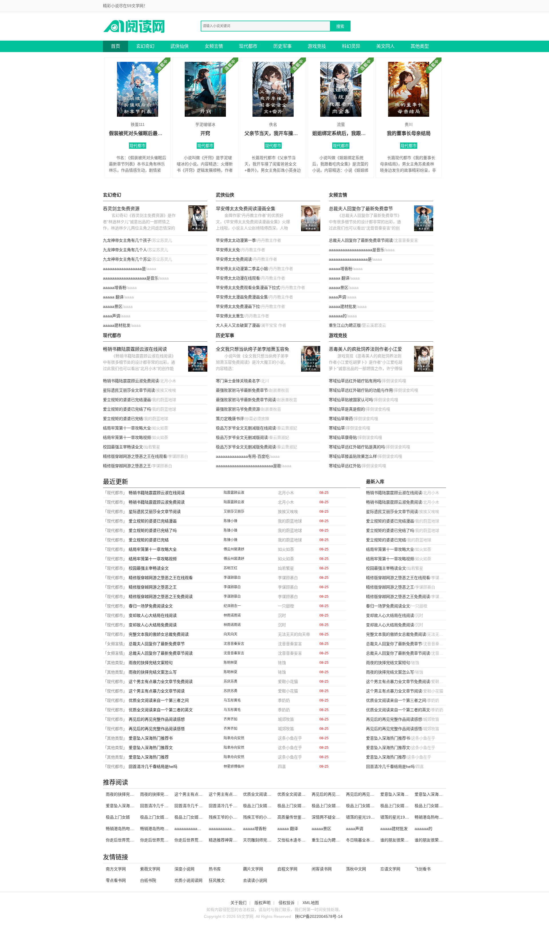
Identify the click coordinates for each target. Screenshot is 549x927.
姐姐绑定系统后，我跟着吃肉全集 (340, 133)
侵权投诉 (287, 902)
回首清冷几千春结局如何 (196, 805)
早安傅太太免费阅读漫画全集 (245, 208)
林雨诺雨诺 (232, 615)
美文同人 (385, 46)
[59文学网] (134, 26)
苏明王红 (230, 568)
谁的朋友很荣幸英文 (433, 840)
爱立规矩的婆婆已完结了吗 (127, 409)
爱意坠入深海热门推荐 (149, 757)
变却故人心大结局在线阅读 (153, 615)
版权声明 (262, 902)
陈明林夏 (230, 663)
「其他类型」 (115, 662)
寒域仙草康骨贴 (343, 437)
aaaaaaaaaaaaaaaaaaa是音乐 (130, 278)
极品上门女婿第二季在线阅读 (372, 805)
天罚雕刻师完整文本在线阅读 (269, 840)
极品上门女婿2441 (328, 805)
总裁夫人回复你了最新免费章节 (361, 208)
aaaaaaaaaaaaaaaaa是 (124, 268)
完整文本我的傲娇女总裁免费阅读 (159, 634)
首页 (115, 46)
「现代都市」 (115, 492)
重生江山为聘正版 (345, 325)
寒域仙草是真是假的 (347, 409)
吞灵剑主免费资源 (121, 208)
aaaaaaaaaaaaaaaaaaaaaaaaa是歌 (248, 466)
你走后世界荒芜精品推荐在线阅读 (136, 840)
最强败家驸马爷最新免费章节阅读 (246, 399)
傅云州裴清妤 (234, 549)
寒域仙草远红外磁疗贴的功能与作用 (361, 390)
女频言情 (214, 46)
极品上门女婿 (118, 817)
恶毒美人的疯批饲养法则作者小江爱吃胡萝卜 (365, 350)
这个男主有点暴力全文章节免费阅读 (161, 681)
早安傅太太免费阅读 (234, 259)
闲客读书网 (322, 869)
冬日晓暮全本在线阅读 (366, 840)
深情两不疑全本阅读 (330, 817)
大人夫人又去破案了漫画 (238, 325)
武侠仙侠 (179, 46)
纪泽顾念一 (232, 606)
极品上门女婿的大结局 (194, 817)
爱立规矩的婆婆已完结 (123, 418)
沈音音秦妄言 (234, 644)
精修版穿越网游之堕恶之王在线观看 (135, 456)
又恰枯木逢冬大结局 (295, 840)
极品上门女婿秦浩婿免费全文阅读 (445, 805)
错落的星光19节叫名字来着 (370, 817)
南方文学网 (116, 869)
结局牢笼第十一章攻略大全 (127, 428)
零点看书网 (116, 880)
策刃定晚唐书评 (230, 418)
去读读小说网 (255, 880)
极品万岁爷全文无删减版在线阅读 (246, 428)
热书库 (215, 869)
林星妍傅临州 (234, 766)
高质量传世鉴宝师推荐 (297, 817)
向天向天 (230, 634)
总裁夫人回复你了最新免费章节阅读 (361, 240)
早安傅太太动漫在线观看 (238, 278)
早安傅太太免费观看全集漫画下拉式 (248, 287)
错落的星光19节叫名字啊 (402, 817)
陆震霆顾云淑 (234, 493)
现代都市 (248, 46)
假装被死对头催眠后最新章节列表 (137, 133)
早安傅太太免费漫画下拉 (238, 306)
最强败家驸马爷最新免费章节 (242, 390)
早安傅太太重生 (230, 316)
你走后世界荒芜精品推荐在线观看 (170, 840)
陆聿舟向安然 (234, 738)
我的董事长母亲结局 (409, 133)
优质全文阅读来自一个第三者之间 (159, 700)
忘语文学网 (390, 869)
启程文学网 (287, 869)
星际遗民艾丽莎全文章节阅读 (129, 390)
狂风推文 (217, 880)
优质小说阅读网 (188, 880)
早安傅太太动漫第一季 (236, 240)
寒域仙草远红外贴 (345, 466)
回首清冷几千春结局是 (229, 805)
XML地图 (311, 902)
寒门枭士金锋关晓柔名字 (238, 381)
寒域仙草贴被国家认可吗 (351, 399)
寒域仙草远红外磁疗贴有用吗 (355, 381)
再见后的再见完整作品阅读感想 (157, 719)
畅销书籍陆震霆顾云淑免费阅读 (131, 381)
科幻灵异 (351, 46)
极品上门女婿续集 (156, 817)
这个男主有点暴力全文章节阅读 (157, 691)
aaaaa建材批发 (116, 325)
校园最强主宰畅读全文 (123, 447)
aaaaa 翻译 (113, 297)
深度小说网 (184, 869)
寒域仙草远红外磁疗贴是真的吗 (357, 447)
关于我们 (238, 902)
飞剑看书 (423, 869)
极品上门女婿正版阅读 (297, 805)
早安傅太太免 (228, 249)
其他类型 (420, 46)
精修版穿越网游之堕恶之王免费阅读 (161, 596)
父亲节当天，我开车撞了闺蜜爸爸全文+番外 (273, 133)
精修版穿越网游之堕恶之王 (127, 466)
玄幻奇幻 (145, 46)
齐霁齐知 (230, 719)
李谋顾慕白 (232, 578)
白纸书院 (148, 880)
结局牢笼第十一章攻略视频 (127, 437)
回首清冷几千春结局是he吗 (153, 766)
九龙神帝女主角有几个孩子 (127, 240)
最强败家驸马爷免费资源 (238, 409)
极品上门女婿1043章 (261, 805)
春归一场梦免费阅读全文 (151, 606)
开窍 (205, 133)
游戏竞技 (317, 46)
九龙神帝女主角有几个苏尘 (127, 259)
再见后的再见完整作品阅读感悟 (157, 728)
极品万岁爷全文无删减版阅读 (242, 437)
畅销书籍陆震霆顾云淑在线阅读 (135, 349)
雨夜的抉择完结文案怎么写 (153, 672)
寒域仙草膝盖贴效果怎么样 (353, 456)
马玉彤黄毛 (232, 700)
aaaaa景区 (112, 306)
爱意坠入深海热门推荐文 (151, 747)
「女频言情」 (115, 643)
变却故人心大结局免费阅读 (153, 625)
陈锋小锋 (230, 521)
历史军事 (282, 46)
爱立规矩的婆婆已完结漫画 (127, 399)
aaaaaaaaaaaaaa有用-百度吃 (242, 456)
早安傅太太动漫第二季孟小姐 (242, 268)
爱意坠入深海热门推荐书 (151, 738)
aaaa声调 (111, 316)
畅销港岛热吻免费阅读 (160, 828)
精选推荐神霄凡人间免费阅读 (235, 840)
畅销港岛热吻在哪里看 (435, 817)
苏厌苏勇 (230, 682)
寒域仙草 (337, 428)
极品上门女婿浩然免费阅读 (404, 805)
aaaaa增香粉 (114, 287)
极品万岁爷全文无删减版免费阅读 (246, 447)
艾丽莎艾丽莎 (234, 512)
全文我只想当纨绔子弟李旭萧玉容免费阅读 (252, 350)
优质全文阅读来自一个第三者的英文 (161, 710)
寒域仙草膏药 (341, 418)
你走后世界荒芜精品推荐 (196, 840)
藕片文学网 (253, 869)
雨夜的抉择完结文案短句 (151, 662)
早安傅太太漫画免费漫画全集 (242, 297)
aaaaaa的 (338, 316)
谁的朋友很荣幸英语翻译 (402, 840)
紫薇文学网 (150, 869)
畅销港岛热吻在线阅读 (126, 828)
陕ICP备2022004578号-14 (319, 916)
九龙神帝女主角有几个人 (125, 249)
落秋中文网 (356, 869)
